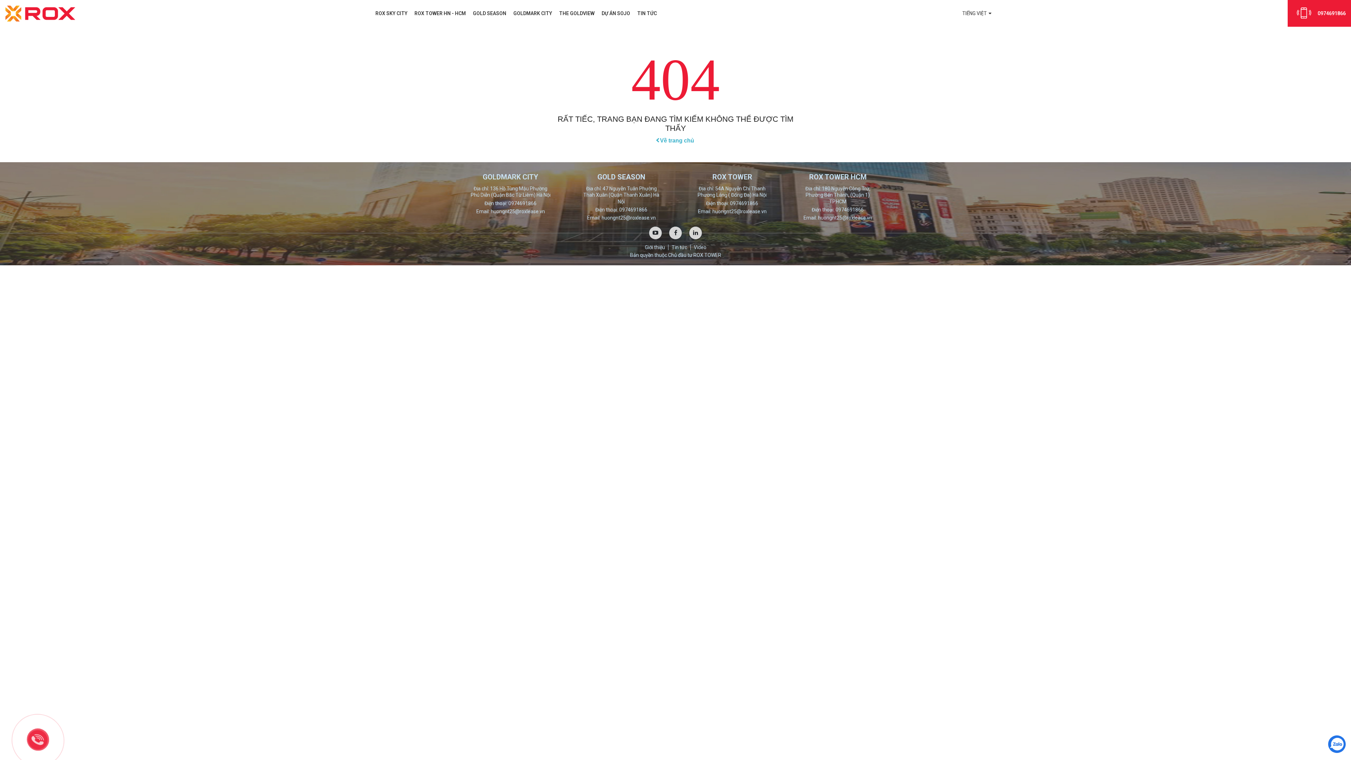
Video (700, 247)
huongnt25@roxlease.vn (518, 211)
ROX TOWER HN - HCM (440, 13)
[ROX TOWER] (40, 13)
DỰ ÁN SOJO (616, 13)
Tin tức (647, 13)
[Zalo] (1337, 744)
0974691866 (1332, 13)
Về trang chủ (677, 141)
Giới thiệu (655, 247)
